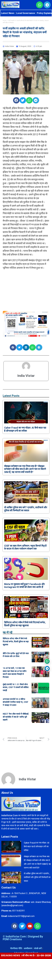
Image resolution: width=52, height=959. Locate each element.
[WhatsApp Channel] (47, 661)
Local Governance (25, 13)
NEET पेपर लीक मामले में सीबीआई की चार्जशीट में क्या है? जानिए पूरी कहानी (15, 717)
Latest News (7, 13)
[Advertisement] (26, 289)
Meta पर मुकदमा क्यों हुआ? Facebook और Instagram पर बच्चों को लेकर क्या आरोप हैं (24, 586)
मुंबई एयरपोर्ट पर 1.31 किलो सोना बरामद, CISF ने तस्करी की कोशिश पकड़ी (16, 687)
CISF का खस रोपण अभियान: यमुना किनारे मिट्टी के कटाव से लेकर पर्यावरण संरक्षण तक (25, 547)
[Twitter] (22, 926)
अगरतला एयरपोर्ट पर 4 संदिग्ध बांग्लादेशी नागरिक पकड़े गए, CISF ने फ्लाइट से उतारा (15, 702)
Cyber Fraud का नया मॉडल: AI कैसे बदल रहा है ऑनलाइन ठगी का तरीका (25, 429)
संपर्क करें (38, 948)
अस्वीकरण (28, 948)
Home (5, 20)
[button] (16, 100)
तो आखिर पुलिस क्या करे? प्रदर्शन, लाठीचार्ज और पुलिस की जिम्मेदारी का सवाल (25, 509)
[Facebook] (14, 926)
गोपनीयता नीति (16, 948)
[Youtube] (29, 926)
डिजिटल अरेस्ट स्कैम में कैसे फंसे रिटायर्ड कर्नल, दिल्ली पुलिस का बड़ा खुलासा (25, 624)
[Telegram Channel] (47, 668)
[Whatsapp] (37, 926)
